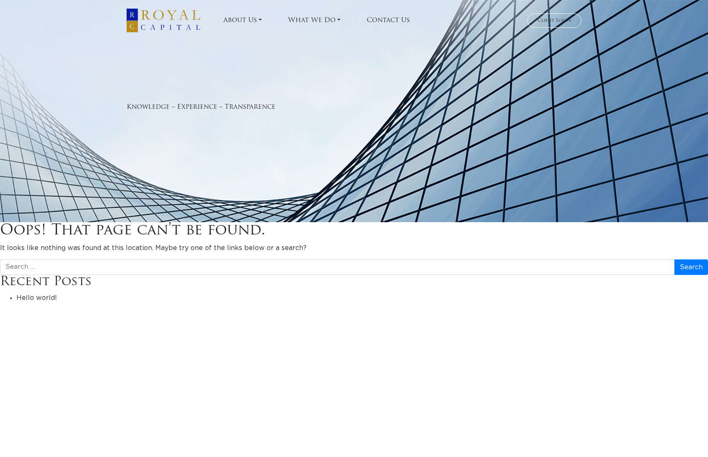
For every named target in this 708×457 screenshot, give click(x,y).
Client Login (554, 20)
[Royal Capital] (163, 20)
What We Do (312, 20)
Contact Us (388, 20)
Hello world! (36, 298)
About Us (240, 20)
